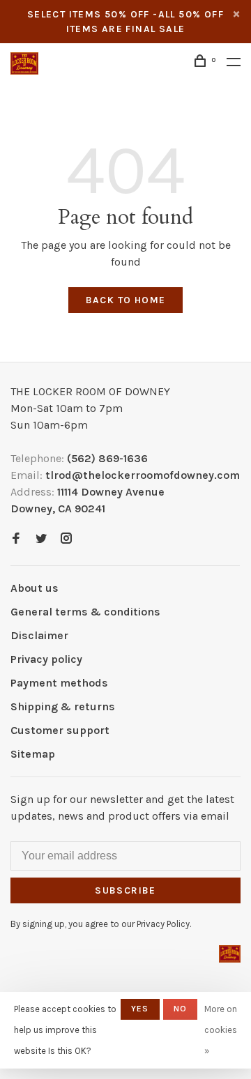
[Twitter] (41, 539)
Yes (140, 1008)
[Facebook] (16, 539)
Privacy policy (46, 659)
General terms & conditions (85, 611)
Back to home (126, 300)
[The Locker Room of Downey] (230, 954)
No (180, 1008)
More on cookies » (220, 1030)
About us (34, 588)
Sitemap (32, 753)
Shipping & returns (62, 706)
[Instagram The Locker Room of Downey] (66, 539)
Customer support (59, 730)
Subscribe (125, 890)
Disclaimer (39, 635)
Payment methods (59, 682)
